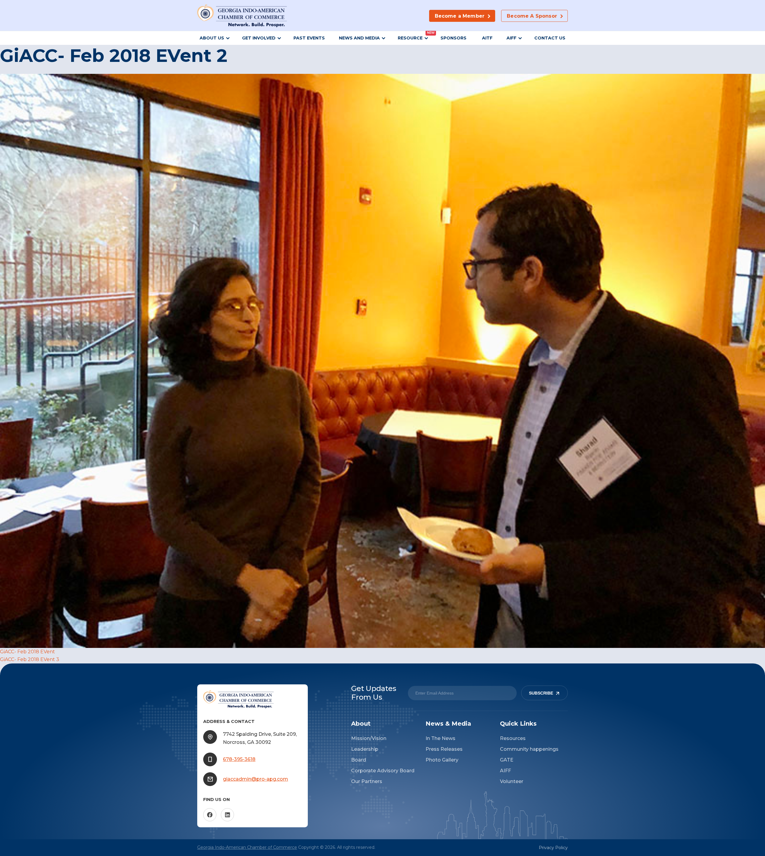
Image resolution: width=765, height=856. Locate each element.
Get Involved (259, 38)
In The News (440, 738)
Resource (410, 38)
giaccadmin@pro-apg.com (255, 779)
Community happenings (529, 749)
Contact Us (549, 38)
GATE (506, 760)
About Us (212, 38)
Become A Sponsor (532, 16)
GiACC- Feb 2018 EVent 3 (29, 659)
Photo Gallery (442, 760)
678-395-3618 (239, 759)
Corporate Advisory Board (382, 770)
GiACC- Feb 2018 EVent (27, 651)
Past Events (309, 38)
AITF (487, 38)
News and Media (359, 38)
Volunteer (511, 781)
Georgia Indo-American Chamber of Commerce (247, 847)
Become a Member (459, 16)
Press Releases (444, 749)
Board (358, 760)
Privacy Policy (553, 847)
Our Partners (366, 781)
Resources (513, 738)
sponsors (454, 38)
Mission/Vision (368, 738)
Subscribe (541, 693)
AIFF (511, 38)
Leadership (364, 749)
